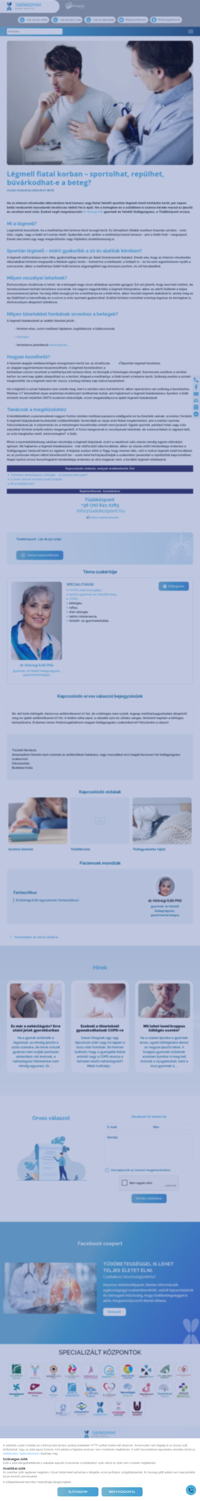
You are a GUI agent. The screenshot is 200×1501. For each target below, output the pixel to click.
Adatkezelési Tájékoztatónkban (21, 1453)
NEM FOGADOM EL (122, 1492)
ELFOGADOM (78, 1492)
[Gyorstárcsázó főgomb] (191, 1490)
